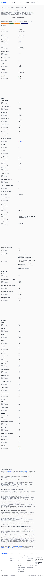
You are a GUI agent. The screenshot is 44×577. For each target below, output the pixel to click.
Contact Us (12, 560)
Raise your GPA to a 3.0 (39, 560)
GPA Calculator (38, 555)
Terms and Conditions (4, 575)
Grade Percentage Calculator (38, 563)
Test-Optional (20, 565)
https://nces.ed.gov (18, 546)
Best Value (20, 558)
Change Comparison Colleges (18, 17)
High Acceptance (21, 567)
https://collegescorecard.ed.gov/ (7, 547)
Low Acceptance (21, 571)
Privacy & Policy (12, 575)
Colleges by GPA (30, 558)
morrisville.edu (21, 70)
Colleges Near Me (30, 565)
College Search (30, 560)
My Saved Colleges (30, 562)
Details (20, 446)
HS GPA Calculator (38, 557)
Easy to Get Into (21, 569)
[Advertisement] (18, 88)
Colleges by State (30, 567)
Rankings (27, 2)
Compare (33, 2)
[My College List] (17, 2)
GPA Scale (37, 565)
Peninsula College (23, 471)
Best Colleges (20, 557)
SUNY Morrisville (8, 471)
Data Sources (12, 555)
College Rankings (21, 555)
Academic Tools (38, 2)
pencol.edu (21, 72)
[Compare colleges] (14, 2)
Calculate (20, 140)
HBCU (19, 563)
